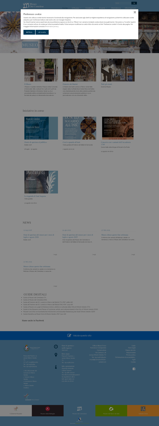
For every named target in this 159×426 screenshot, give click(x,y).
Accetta (44, 33)
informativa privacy (51, 26)
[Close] (134, 12)
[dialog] (79, 24)
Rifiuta (31, 33)
